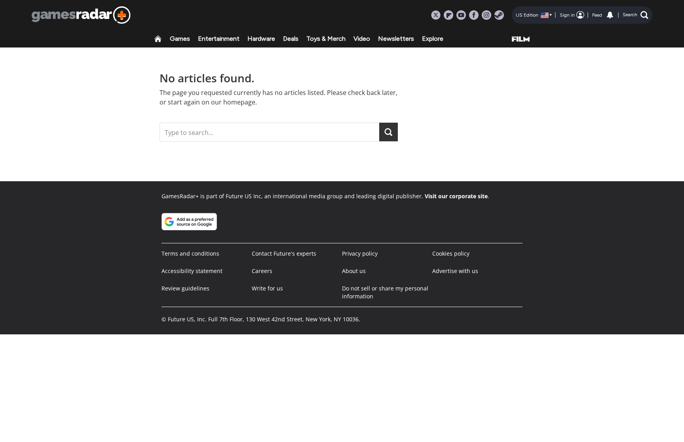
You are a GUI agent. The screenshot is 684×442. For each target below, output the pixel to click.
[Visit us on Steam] (499, 15)
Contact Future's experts (284, 253)
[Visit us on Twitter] (436, 15)
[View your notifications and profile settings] (610, 15)
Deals (290, 38)
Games (180, 38)
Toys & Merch (326, 38)
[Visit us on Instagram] (486, 15)
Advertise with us (455, 271)
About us (354, 271)
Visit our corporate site (456, 196)
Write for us (267, 288)
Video (361, 38)
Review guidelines (185, 288)
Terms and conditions (190, 253)
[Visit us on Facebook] (474, 15)
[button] (635, 15)
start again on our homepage (211, 102)
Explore (432, 38)
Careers (262, 271)
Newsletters (396, 38)
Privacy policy (360, 253)
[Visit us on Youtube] (461, 15)
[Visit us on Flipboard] (448, 15)
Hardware (261, 38)
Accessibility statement (192, 271)
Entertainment (218, 38)
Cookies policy (450, 253)
